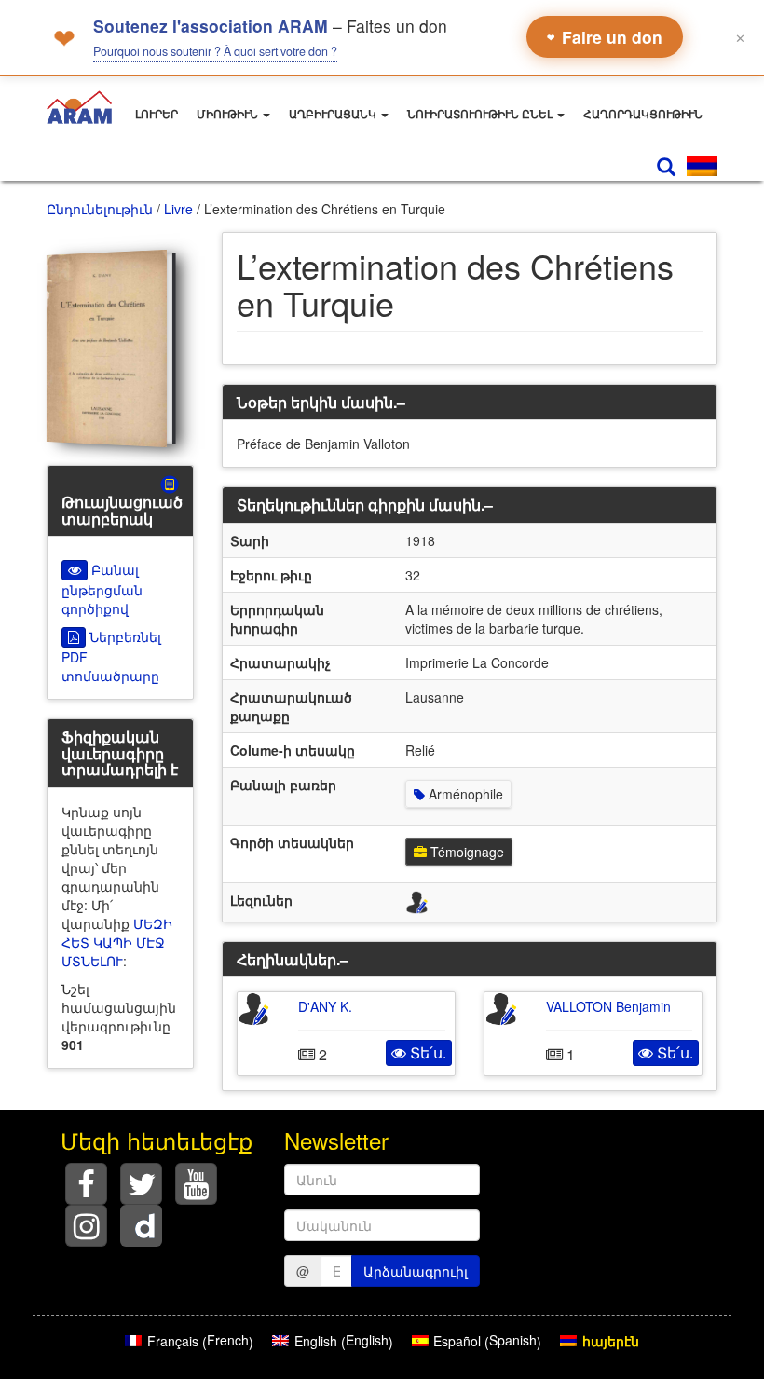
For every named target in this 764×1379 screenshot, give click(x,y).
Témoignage (465, 851)
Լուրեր (156, 114)
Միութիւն (229, 114)
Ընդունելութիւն (100, 208)
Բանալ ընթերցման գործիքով (102, 589)
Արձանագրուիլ (415, 1271)
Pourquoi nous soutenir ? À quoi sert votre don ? (215, 51)
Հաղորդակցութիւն (643, 114)
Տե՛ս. (426, 1052)
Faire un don (604, 36)
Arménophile (464, 794)
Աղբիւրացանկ (334, 114)
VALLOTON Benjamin (608, 1006)
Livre (178, 208)
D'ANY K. (325, 1006)
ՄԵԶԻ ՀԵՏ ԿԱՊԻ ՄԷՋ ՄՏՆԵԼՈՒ (116, 942)
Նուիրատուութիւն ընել (481, 114)
